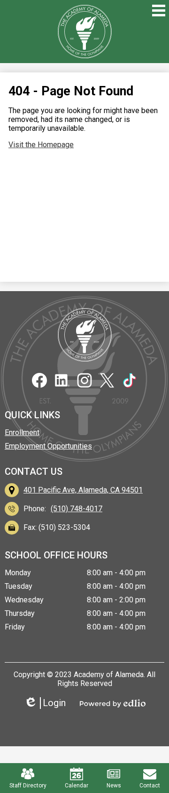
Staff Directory (27, 785)
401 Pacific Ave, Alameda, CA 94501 (83, 490)
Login (48, 703)
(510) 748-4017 (76, 508)
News (114, 785)
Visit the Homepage (41, 144)
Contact (149, 785)
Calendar (76, 785)
